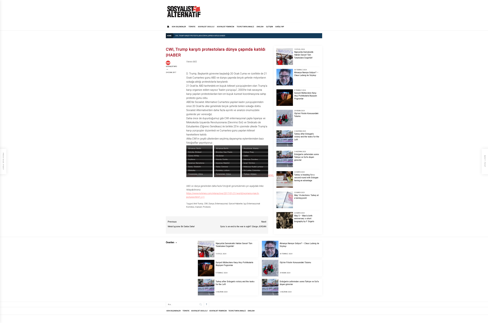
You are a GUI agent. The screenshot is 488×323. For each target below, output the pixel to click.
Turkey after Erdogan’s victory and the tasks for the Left (306, 137)
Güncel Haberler (236, 203)
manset (198, 207)
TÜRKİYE (192, 27)
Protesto (207, 207)
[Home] (168, 26)
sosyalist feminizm (225, 27)
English (260, 27)
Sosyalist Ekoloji (206, 27)
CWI (206, 203)
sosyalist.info (171, 66)
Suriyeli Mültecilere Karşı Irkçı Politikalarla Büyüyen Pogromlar (305, 96)
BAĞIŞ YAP (280, 27)
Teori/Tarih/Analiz (245, 27)
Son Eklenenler (179, 27)
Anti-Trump (198, 203)
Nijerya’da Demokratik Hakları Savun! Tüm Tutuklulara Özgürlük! (303, 55)
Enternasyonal (221, 203)
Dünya (211, 203)
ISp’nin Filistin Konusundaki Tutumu (295, 262)
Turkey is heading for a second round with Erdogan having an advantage (306, 178)
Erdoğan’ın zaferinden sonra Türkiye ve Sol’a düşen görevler (306, 157)
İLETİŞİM (269, 27)
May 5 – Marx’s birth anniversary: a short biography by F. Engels (304, 218)
